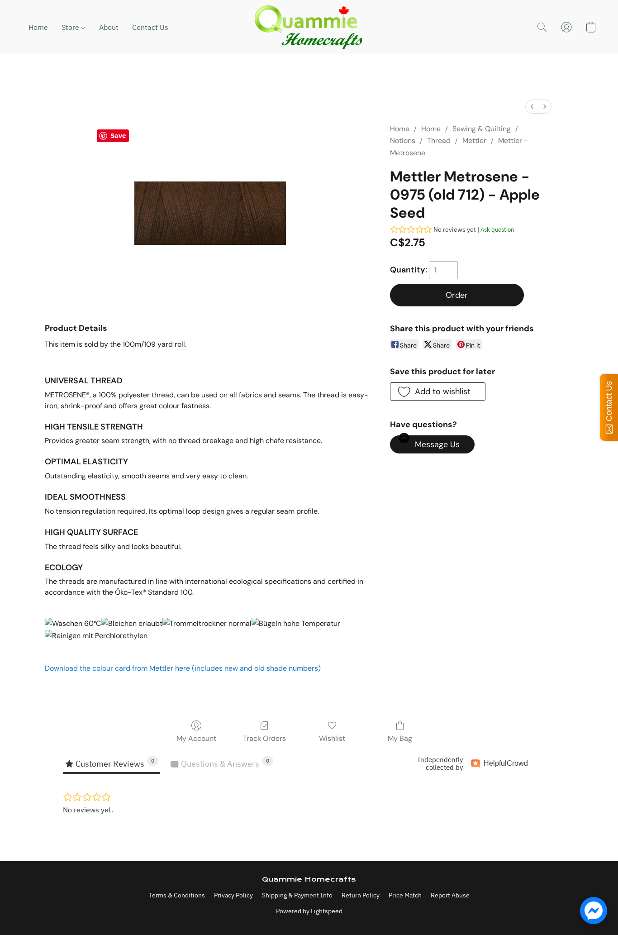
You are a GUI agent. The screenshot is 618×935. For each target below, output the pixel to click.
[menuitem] (532, 106)
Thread (439, 140)
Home (38, 27)
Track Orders (264, 738)
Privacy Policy (233, 895)
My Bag (400, 738)
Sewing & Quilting (481, 129)
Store (71, 27)
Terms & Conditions (177, 895)
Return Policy (361, 895)
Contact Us (150, 27)
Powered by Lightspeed (309, 911)
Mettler (474, 140)
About (109, 27)
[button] (309, 27)
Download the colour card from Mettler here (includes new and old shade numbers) (183, 668)
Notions (402, 140)
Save (118, 135)
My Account (196, 738)
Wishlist (332, 738)
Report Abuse (450, 895)
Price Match (405, 895)
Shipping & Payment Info (297, 895)
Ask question (497, 230)
